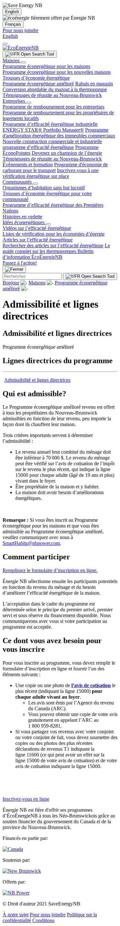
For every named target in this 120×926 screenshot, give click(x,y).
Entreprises (14, 101)
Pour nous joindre (20, 30)
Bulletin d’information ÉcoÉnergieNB (48, 254)
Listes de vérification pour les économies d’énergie (54, 234)
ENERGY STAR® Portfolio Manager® (43, 130)
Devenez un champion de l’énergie (67, 153)
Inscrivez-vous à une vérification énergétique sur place (51, 173)
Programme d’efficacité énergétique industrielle (50, 124)
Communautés (18, 182)
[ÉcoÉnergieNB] (21, 47)
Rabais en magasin (94, 83)
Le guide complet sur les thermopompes (56, 248)
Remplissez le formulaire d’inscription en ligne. (50, 570)
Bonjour (11, 282)
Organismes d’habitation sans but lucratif (44, 187)
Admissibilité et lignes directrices (37, 380)
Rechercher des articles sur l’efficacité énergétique (53, 245)
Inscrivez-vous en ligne (26, 799)
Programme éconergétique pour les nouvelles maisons (57, 72)
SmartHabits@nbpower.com (31, 543)
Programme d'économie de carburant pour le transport (55, 167)
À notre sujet (15, 914)
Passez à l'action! (20, 263)
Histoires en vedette (22, 216)
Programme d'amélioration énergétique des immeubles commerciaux (59, 132)
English (12, 11)
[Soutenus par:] (22, 871)
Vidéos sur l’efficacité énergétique (37, 228)
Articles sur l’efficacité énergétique (38, 239)
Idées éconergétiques (24, 222)
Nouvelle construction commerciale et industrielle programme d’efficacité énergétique (52, 144)
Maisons (12, 60)
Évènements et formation (28, 164)
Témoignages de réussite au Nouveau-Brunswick (52, 95)
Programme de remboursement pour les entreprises (53, 106)
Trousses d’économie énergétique (36, 78)
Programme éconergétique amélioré (38, 83)
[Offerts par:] (16, 892)
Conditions (43, 920)
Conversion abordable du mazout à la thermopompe (55, 89)
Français (13, 24)
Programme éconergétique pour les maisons (46, 66)
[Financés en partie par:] (13, 849)
